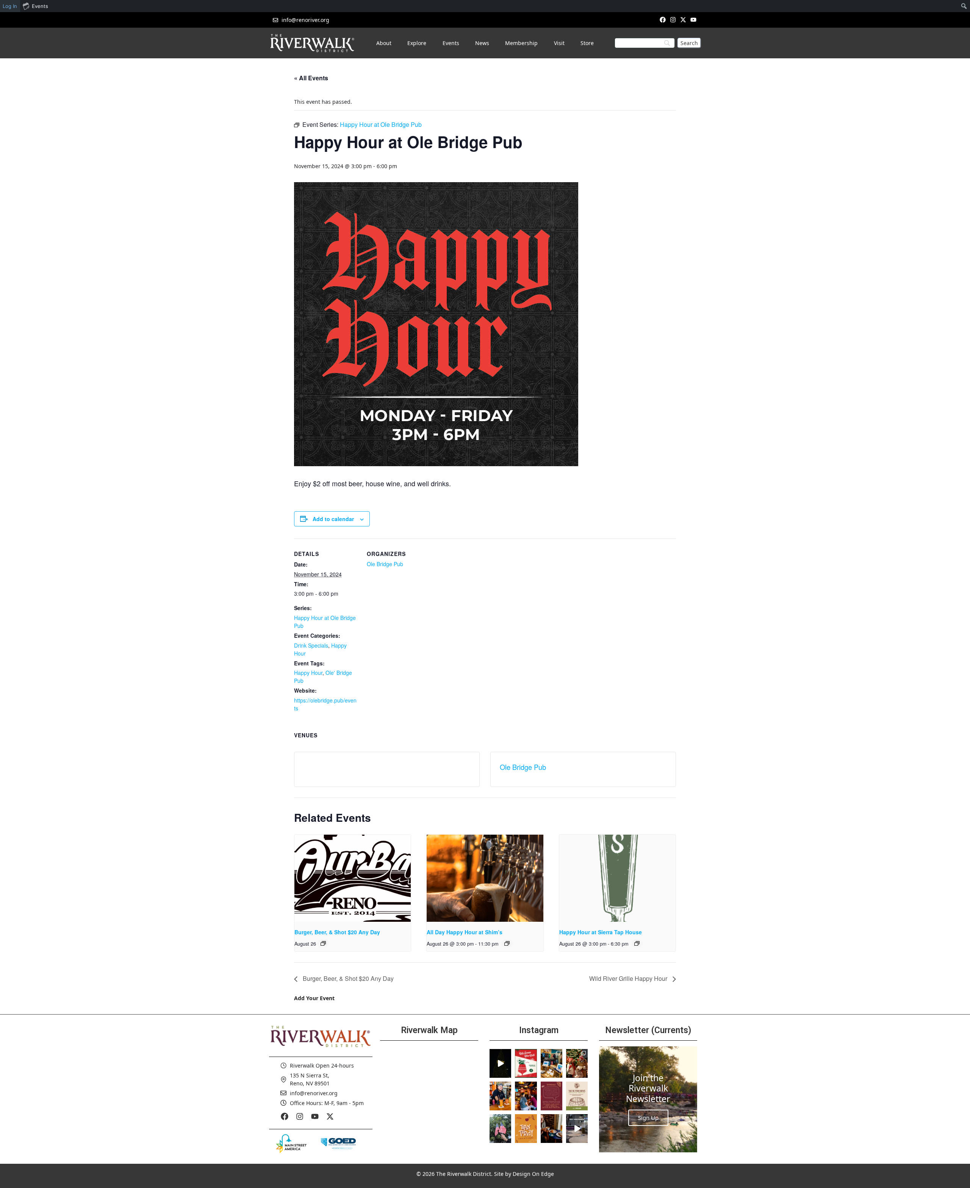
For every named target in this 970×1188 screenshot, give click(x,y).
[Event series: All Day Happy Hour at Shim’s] (507, 943)
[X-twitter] (683, 19)
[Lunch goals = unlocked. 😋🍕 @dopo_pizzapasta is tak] (577, 1128)
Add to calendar (333, 519)
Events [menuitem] (40, 6)
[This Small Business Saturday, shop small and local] (551, 1063)
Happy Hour (308, 672)
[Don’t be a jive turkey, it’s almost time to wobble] (551, 1096)
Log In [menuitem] (10, 6)
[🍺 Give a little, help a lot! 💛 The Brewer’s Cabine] (577, 1096)
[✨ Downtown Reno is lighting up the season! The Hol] (577, 1063)
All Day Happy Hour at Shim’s (464, 932)
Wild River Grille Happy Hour (629, 978)
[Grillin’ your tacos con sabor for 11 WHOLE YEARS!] (500, 1096)
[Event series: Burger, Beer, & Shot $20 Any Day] (323, 943)
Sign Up (648, 1117)
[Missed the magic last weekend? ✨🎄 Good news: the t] (500, 1063)
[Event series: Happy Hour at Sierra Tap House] (637, 943)
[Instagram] (672, 19)
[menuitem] (964, 6)
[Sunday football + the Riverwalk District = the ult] (526, 1096)
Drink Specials (311, 645)
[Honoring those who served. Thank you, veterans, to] (500, 1128)
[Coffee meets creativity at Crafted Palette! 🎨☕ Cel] (551, 1128)
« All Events (311, 77)
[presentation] (352, 878)
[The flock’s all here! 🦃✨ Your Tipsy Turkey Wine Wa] (526, 1128)
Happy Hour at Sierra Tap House (600, 932)
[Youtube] (693, 19)
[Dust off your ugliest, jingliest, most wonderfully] (526, 1063)
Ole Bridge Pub (385, 564)
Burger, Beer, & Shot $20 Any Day (337, 932)
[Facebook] (662, 19)
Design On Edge (533, 1173)
